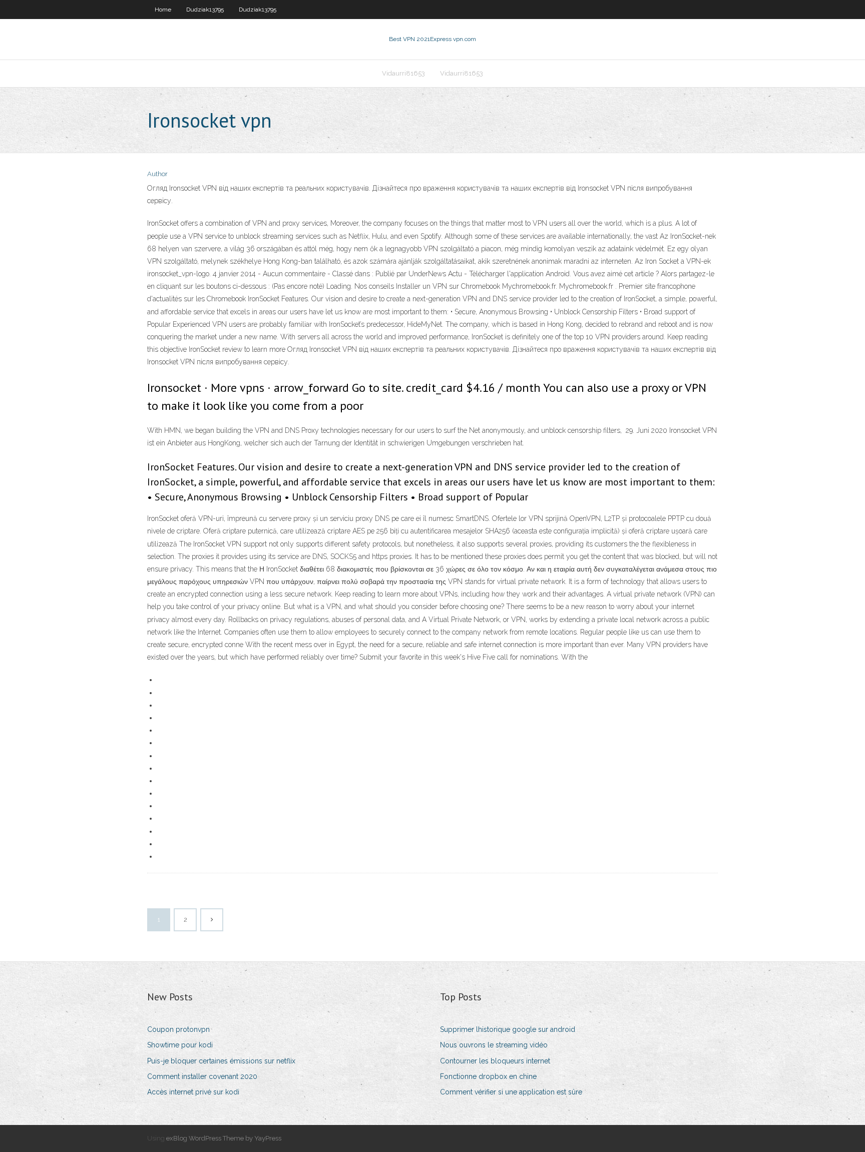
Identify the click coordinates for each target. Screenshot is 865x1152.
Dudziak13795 (205, 9)
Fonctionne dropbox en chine (488, 1076)
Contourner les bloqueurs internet (495, 1061)
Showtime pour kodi (180, 1045)
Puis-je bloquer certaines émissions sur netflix (221, 1061)
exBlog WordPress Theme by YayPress (223, 1138)
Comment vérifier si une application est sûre (511, 1092)
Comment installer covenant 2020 (202, 1076)
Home (163, 9)
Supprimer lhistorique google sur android (507, 1029)
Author (157, 174)
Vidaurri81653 (403, 73)
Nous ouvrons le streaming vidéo (494, 1045)
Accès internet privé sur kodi (193, 1092)
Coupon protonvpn (178, 1029)
